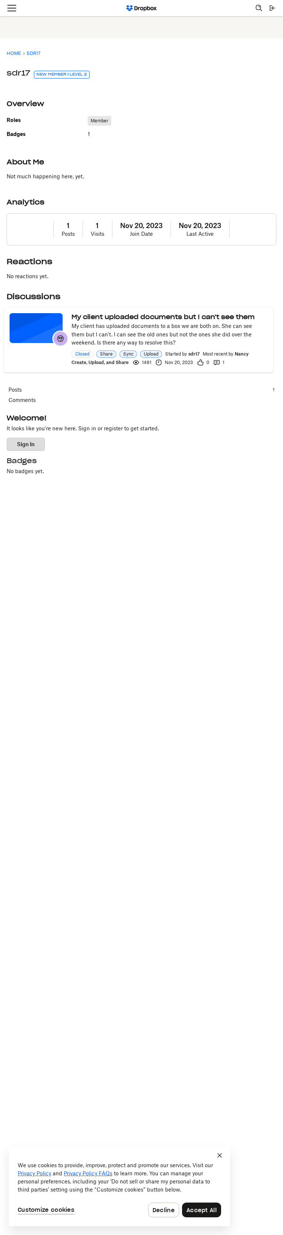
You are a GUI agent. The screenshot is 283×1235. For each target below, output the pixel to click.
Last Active (200, 234)
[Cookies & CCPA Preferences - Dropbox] (119, 1186)
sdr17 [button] (194, 354)
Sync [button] (128, 354)
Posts (68, 234)
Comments (22, 400)
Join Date (141, 234)
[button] (60, 338)
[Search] (259, 8)
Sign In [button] (26, 444)
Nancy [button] (242, 354)
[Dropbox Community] (142, 8)
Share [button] (106, 354)
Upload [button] (151, 354)
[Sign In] (272, 8)
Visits (97, 234)
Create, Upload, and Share (100, 362)
